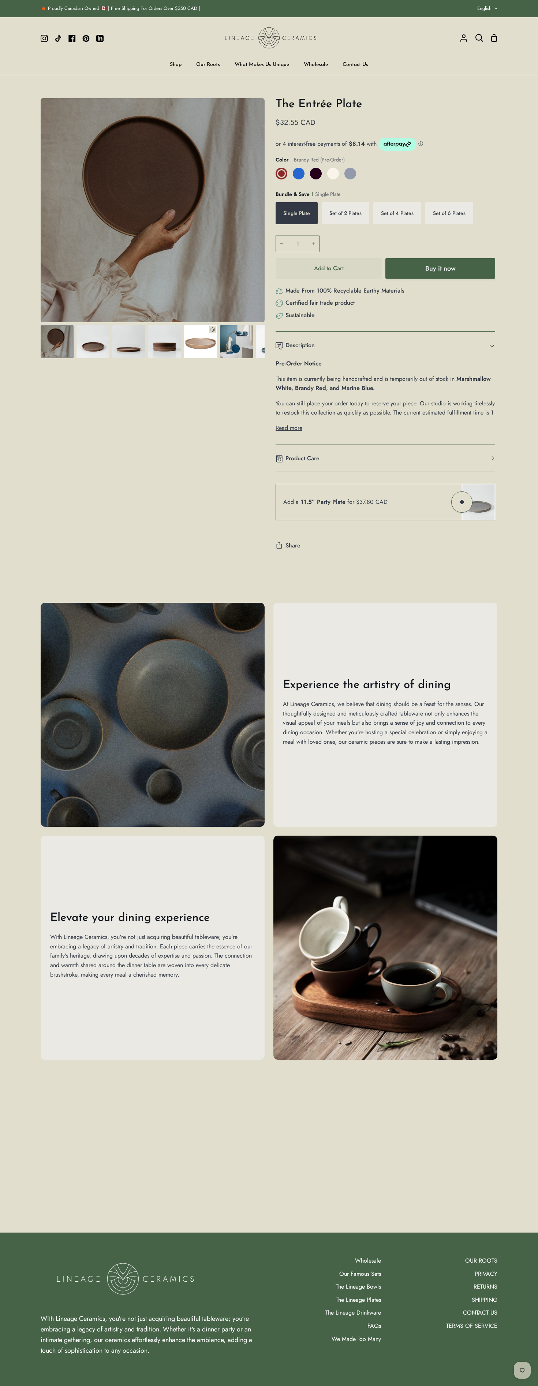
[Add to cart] (461, 502)
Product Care (302, 458)
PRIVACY (486, 1274)
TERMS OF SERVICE (471, 1326)
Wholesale (368, 1260)
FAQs (374, 1326)
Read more (289, 428)
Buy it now (440, 268)
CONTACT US (480, 1312)
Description (300, 345)
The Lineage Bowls (358, 1286)
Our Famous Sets (360, 1274)
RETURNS (485, 1286)
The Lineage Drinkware (353, 1312)
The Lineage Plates (358, 1300)
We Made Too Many (356, 1339)
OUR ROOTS (481, 1260)
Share (292, 545)
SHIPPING (484, 1300)
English (484, 8)
